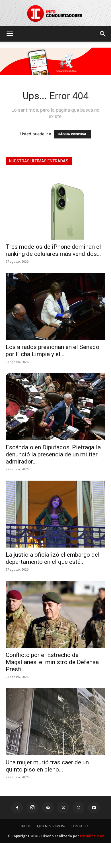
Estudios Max (92, 836)
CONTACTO (80, 826)
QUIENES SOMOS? (51, 826)
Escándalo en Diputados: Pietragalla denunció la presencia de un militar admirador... (53, 454)
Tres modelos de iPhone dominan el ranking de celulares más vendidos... (53, 250)
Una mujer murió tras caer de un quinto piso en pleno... (47, 766)
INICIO (26, 826)
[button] (10, 34)
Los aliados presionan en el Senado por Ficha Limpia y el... (52, 351)
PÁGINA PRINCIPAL (72, 134)
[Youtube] (94, 807)
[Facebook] (17, 807)
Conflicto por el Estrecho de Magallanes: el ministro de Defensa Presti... (52, 662)
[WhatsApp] (78, 807)
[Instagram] (32, 807)
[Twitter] (63, 807)
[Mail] (48, 807)
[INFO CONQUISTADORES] (55, 13)
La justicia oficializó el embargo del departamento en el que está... (53, 558)
